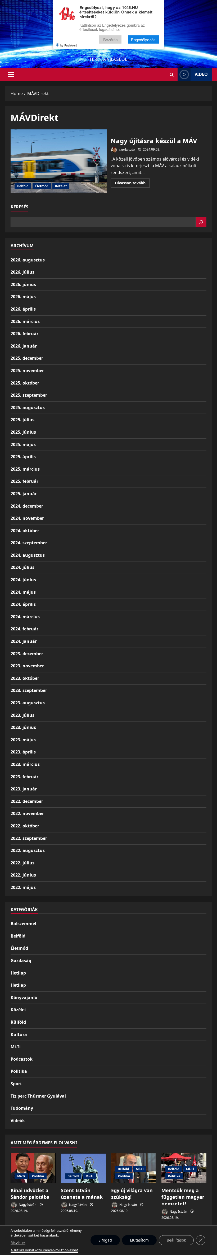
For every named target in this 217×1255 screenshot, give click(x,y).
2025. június (23, 432)
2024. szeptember (29, 543)
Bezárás (110, 39)
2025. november (27, 370)
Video (201, 74)
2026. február (24, 333)
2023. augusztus (28, 703)
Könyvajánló (24, 997)
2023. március (25, 764)
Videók (18, 1120)
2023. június (23, 727)
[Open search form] (172, 74)
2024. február (24, 629)
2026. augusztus (28, 260)
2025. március (25, 469)
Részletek (18, 1242)
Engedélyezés (143, 39)
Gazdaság (21, 960)
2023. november (27, 666)
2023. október (25, 678)
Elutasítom (139, 1240)
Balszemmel (23, 923)
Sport (16, 1084)
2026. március (25, 321)
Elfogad (105, 1240)
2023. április (23, 752)
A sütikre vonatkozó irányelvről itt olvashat (44, 1250)
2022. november (27, 813)
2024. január (24, 641)
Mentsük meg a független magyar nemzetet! (182, 1197)
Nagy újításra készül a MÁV (59, 161)
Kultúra (19, 1034)
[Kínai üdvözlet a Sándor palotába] (33, 1168)
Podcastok (22, 1059)
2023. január (24, 789)
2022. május (23, 887)
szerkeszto (126, 149)
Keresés (19, 207)
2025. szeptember (29, 395)
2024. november (27, 518)
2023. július (22, 715)
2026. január (24, 346)
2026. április (23, 309)
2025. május (23, 444)
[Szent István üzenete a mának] (83, 1168)
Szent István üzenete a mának (82, 1193)
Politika (19, 1071)
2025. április (23, 457)
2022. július (22, 863)
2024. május (23, 592)
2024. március (25, 617)
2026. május (23, 296)
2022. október (25, 826)
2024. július (22, 567)
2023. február (24, 777)
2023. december (27, 654)
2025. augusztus (28, 407)
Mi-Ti (16, 1047)
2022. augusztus (28, 850)
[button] (11, 74)
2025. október (25, 383)
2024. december (27, 506)
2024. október (25, 530)
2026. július (22, 272)
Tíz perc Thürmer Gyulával (38, 1096)
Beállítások (176, 1240)
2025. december (27, 358)
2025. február (24, 481)
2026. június (23, 284)
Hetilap (18, 973)
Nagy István (27, 1204)
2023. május (23, 740)
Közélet (61, 186)
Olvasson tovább (132, 184)
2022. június (23, 875)
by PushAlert (68, 45)
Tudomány (22, 1108)
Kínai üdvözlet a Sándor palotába (30, 1193)
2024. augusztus (28, 555)
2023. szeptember (29, 690)
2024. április (23, 604)
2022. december (27, 801)
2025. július (22, 420)
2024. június (23, 580)
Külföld (18, 1022)
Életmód (41, 186)
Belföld (23, 186)
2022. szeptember (29, 838)
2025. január (24, 494)
